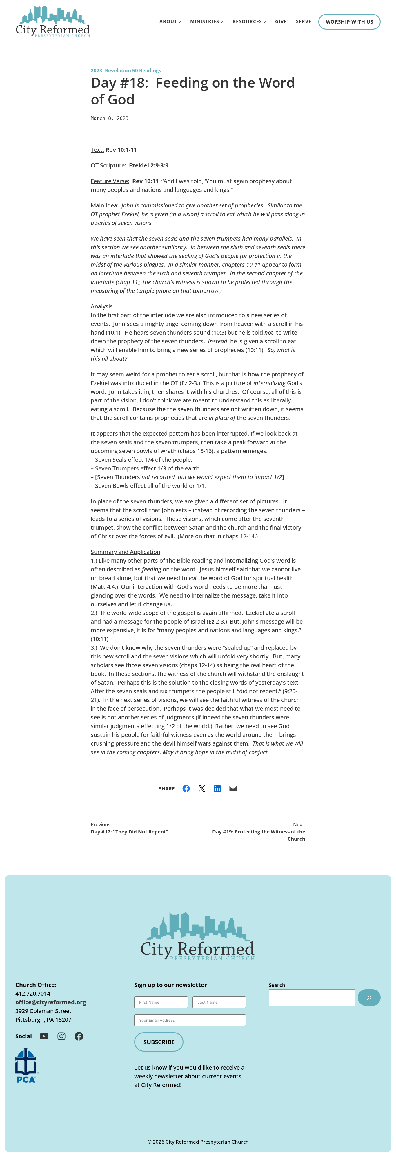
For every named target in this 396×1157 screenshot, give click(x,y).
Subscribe (159, 1042)
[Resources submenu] (264, 21)
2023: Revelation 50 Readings (126, 70)
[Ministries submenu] (221, 21)
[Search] (369, 997)
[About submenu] (179, 21)
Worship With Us (349, 21)
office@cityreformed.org (50, 1002)
